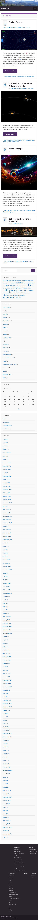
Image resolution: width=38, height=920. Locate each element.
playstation (28, 288)
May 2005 (5, 810)
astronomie (7, 76)
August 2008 (6, 740)
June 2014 (5, 576)
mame (4, 288)
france (28, 283)
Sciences (28, 27)
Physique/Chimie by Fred (20, 870)
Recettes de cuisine (8, 357)
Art (4, 311)
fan (5, 261)
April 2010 (5, 697)
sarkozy (27, 292)
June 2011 (5, 670)
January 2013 (6, 620)
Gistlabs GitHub (17, 861)
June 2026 (5, 442)
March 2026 (6, 449)
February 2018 (7, 519)
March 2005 (6, 817)
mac (14, 261)
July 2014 (5, 573)
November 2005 (7, 797)
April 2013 (5, 610)
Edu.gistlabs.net (18, 859)
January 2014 (6, 586)
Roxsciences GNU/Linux (9, 364)
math (14, 288)
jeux (27, 285)
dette (4, 283)
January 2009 (6, 730)
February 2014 (7, 583)
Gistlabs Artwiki (32, 853)
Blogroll (5, 314)
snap (14, 295)
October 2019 (7, 513)
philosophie (20, 288)
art (13, 280)
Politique (5, 351)
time (21, 261)
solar (33, 140)
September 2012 (7, 633)
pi (25, 288)
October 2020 (7, 499)
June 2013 (5, 603)
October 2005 (7, 800)
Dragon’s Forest (33, 851)
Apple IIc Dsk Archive (19, 853)
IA (20, 88)
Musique (5, 344)
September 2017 (7, 523)
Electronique (6, 321)
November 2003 (7, 827)
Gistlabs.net (5, 8)
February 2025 (7, 462)
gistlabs (4, 285)
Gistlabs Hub (18, 847)
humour (14, 285)
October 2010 (7, 683)
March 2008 (6, 750)
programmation (26, 210)
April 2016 (5, 543)
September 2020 (7, 503)
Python (30, 291)
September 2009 (7, 707)
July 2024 (5, 472)
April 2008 (5, 747)
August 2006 (6, 773)
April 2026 (5, 446)
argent (10, 280)
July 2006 (5, 777)
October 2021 (7, 493)
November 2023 (7, 476)
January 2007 (6, 763)
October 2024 (7, 469)
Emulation (5, 324)
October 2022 (7, 486)
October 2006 (7, 767)
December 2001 (7, 834)
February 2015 (7, 559)
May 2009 (5, 720)
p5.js (20, 210)
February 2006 (7, 790)
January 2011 (6, 676)
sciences (13, 76)
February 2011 (7, 673)
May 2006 (5, 780)
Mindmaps (16, 868)
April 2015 (5, 556)
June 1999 (5, 837)
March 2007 (6, 760)
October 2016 (7, 536)
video (23, 295)
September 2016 (7, 539)
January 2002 (6, 830)
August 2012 (6, 636)
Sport (4, 371)
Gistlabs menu (7, 337)
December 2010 (7, 680)
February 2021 (7, 496)
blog (26, 280)
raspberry (5, 293)
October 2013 (7, 590)
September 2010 (7, 686)
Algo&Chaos (11, 875)
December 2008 (7, 733)
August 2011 (6, 663)
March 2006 (6, 787)
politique (8, 290)
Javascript (16, 210)
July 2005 (5, 807)
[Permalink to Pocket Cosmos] (19, 40)
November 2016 (7, 533)
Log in (4, 419)
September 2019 (7, 516)
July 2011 (5, 666)
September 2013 (7, 593)
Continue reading (10, 71)
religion (10, 293)
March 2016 (6, 546)
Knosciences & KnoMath (20, 866)
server (10, 295)
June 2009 (5, 717)
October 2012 (7, 630)
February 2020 (7, 509)
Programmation (21, 27)
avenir (23, 280)
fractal (25, 283)
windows (25, 261)
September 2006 (7, 770)
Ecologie (5, 317)
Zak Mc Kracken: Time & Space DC (20, 220)
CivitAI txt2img (17, 857)
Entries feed (6, 422)
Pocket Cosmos (16, 22)
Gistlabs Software (18, 865)
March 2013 (6, 613)
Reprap (5, 361)
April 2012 (5, 646)
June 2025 (5, 456)
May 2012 (5, 643)
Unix (4, 378)
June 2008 (5, 743)
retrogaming (17, 292)
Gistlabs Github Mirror (19, 863)
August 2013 (6, 596)
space (24, 76)
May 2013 (5, 606)
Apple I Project (17, 851)
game (10, 210)
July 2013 (5, 600)
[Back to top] (34, 916)
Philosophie (6, 347)
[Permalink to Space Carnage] (19, 172)
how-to (8, 285)
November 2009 (7, 703)
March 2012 (6, 650)
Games (15, 27)
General (5, 334)
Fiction (4, 327)
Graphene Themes (12, 918)
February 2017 (7, 529)
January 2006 (6, 794)
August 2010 (6, 690)
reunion (23, 293)
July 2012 (5, 640)
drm (6, 283)
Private (33, 873)
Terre (20, 295)
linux (11, 261)
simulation (20, 76)
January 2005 (6, 824)
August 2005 (6, 804)
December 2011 (7, 656)
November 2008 (7, 737)
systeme (9, 141)
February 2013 (7, 616)
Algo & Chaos (6, 307)
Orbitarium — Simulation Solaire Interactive (20, 84)
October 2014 (7, 566)
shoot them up (7, 212)
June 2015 (5, 549)
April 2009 (5, 723)
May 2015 (5, 553)
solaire (29, 140)
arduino (5, 280)
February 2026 (7, 452)
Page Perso (34, 877)
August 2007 (6, 753)
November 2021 (7, 489)
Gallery (31, 847)
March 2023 (6, 479)
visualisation (30, 76)
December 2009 (7, 700)
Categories (12, 873)
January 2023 (6, 482)
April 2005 (5, 814)
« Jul (18, 409)
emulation (19, 283)
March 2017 (6, 526)
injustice (24, 285)
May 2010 (5, 693)
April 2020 (5, 506)
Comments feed (7, 425)
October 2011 (7, 660)
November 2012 (7, 626)
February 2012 (7, 653)
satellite (19, 140)
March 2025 (6, 459)
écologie (17, 297)
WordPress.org (7, 429)
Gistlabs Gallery (32, 849)
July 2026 (5, 439)
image (20, 285)
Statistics (33, 875)
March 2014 (6, 579)
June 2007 (5, 757)
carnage (6, 210)
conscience (30, 280)
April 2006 (5, 783)
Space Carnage (16, 148)
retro (33, 210)
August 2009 (6, 710)
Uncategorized (7, 374)
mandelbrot (9, 288)
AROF (15, 855)
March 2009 (6, 727)
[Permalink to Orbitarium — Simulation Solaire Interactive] (19, 106)
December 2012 (7, 623)
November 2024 (7, 466)
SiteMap (25, 873)
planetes (13, 140)
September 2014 (7, 569)
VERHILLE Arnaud (8, 27)
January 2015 (6, 563)
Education (11, 283)
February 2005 (7, 820)
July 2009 (5, 713)
